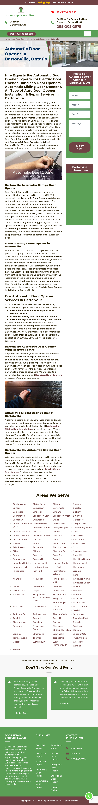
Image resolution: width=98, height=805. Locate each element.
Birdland (57, 512)
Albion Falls (39, 504)
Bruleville (77, 516)
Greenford (58, 555)
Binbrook (37, 512)
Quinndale (78, 614)
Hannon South (60, 563)
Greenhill (77, 555)
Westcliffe (78, 642)
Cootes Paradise (21, 531)
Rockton (37, 622)
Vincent (16, 642)
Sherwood (58, 626)
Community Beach (82, 527)
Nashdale (17, 606)
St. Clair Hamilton (62, 630)
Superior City (79, 634)
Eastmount (79, 539)
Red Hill (57, 618)
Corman (57, 531)
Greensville (38, 559)
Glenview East (60, 551)
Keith (75, 575)
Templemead (20, 638)
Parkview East (20, 614)
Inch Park (37, 571)
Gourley (17, 555)
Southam (78, 626)
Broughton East (41, 516)
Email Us (76, 753)
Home (7, 39)
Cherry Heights (60, 527)
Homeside (78, 567)
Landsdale (38, 587)
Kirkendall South (81, 583)
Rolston (57, 622)
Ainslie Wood (19, 504)
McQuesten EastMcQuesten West (41, 597)
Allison (56, 504)
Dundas (37, 539)
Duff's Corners (20, 539)
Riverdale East (80, 618)
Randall (37, 618)
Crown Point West (42, 535)
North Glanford (80, 606)
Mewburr (77, 594)
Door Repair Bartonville (20, 39)
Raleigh (16, 618)
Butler (56, 520)
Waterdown (39, 642)
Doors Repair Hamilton (47, 801)
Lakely (16, 587)
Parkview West (40, 614)
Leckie (76, 587)
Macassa (77, 590)
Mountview (79, 602)
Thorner (37, 638)
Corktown (38, 531)
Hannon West (80, 563)
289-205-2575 (69, 26)
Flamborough (60, 547)
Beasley (77, 508)
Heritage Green (40, 567)
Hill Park (57, 567)
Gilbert (16, 551)
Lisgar (36, 590)
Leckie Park (19, 590)
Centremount (40, 524)
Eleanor (17, 543)
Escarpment (59, 543)
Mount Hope (59, 602)
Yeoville (16, 650)
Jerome (77, 571)
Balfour (16, 508)
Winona (77, 646)
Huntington (18, 571)
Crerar (76, 531)
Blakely (77, 512)
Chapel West (79, 524)
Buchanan (18, 520)
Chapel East (59, 524)
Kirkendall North (81, 579)
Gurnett (57, 559)
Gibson (76, 547)
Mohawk (77, 598)
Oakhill (76, 610)
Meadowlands (60, 594)
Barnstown (38, 508)
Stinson (77, 630)
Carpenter (78, 520)
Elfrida (36, 543)
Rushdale (17, 626)
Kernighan (38, 579)
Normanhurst (40, 606)
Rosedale (78, 622)
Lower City (58, 590)
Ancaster (77, 504)
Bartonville (58, 508)
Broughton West (61, 516)
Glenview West (80, 551)
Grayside (37, 555)
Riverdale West (20, 622)
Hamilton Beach (81, 559)
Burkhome (38, 520)
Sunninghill (58, 634)
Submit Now (80, 147)
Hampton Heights (22, 563)
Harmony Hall (20, 567)
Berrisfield (18, 512)
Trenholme (58, 638)
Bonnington (19, 516)
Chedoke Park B (41, 527)
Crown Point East (22, 535)
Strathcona (38, 634)
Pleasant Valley (61, 614)
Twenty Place (80, 638)
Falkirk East (79, 543)
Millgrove (57, 598)
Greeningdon (19, 559)
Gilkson (36, 551)
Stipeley (17, 634)
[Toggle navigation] (87, 33)
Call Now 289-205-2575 (21, 34)
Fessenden (38, 547)
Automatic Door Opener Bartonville (45, 39)
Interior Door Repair (54, 756)
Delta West (79, 535)
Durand (56, 539)
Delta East (58, 535)
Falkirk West (19, 547)
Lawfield (57, 587)
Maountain (18, 594)
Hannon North (40, 563)
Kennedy (17, 579)
